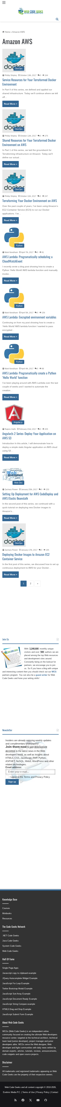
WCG (54, 672)
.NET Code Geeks (10, 935)
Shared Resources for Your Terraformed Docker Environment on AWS (29, 142)
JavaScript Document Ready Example (19, 999)
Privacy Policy (42, 777)
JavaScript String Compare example (18, 1004)
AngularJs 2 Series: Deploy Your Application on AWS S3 (29, 435)
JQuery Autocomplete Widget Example (19, 978)
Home (7, 32)
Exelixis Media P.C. (12, 1092)
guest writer (41, 675)
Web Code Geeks (10, 951)
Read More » (10, 104)
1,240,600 (34, 649)
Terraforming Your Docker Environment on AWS (29, 200)
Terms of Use (28, 1092)
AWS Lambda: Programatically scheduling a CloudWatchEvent (27, 258)
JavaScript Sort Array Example (16, 994)
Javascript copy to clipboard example (19, 973)
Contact (54, 1092)
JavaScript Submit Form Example (17, 1014)
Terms (27, 777)
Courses (6, 908)
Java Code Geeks (10, 941)
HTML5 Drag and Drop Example (16, 1009)
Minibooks (7, 913)
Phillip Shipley (11, 75)
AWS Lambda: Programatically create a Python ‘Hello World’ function (29, 375)
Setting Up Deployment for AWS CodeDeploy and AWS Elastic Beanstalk (30, 496)
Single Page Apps (10, 968)
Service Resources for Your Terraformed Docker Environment (29, 81)
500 (42, 652)
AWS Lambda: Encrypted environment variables (29, 317)
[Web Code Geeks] (30, 11)
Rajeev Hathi (10, 429)
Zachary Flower (11, 489)
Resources (7, 918)
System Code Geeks (11, 946)
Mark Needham (11, 252)
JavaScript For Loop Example (15, 983)
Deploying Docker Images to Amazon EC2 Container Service (26, 556)
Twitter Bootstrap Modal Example (17, 988)
